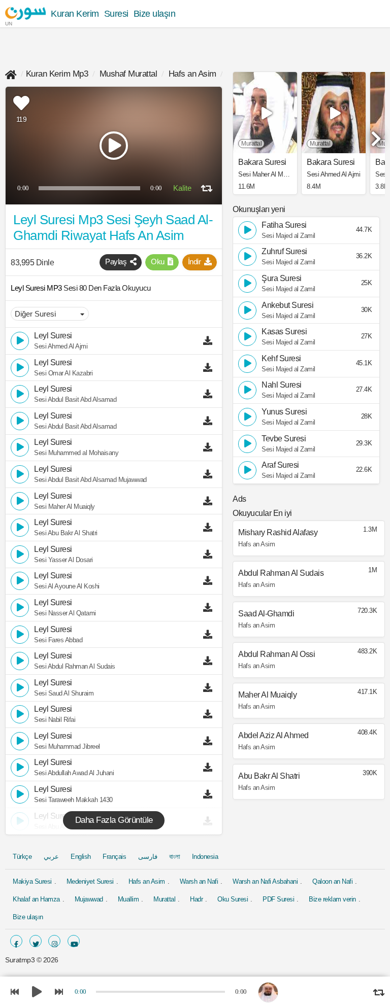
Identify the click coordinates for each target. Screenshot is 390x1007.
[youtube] (74, 941)
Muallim (128, 899)
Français (114, 856)
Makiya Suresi (32, 881)
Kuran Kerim (75, 14)
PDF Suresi (278, 899)
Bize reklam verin (332, 899)
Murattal (164, 899)
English (81, 856)
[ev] (11, 74)
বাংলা (174, 856)
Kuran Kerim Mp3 (57, 74)
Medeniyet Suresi (90, 881)
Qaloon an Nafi (332, 881)
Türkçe (22, 856)
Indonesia (205, 856)
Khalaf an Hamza (36, 899)
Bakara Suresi (262, 162)
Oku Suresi (232, 899)
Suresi (116, 14)
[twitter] (35, 941)
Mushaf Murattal (128, 74)
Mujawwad (89, 899)
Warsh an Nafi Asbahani (265, 881)
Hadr (196, 899)
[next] (375, 134)
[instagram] (54, 941)
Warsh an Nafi (199, 881)
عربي (51, 856)
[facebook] (16, 941)
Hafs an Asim (192, 74)
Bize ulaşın (155, 14)
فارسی (147, 856)
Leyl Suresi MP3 (37, 288)
